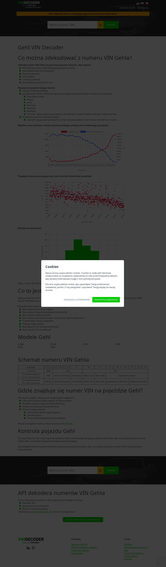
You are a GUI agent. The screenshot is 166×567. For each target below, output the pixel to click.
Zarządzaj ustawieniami (77, 299)
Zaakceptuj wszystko (106, 299)
